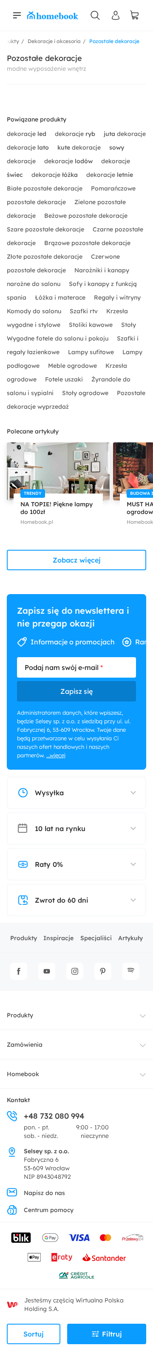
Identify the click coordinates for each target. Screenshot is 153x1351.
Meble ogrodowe (73, 366)
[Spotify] (130, 971)
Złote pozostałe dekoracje (45, 256)
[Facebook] (18, 971)
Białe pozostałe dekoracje (45, 188)
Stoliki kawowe (91, 325)
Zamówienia (24, 1044)
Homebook (23, 1074)
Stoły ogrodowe (86, 393)
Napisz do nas (44, 1193)
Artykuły (130, 938)
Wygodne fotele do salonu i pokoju (58, 338)
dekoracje (26, 134)
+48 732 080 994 (54, 1116)
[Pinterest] (102, 971)
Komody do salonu (35, 311)
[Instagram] (74, 971)
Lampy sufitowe (92, 352)
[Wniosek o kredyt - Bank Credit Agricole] (76, 1275)
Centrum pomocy (49, 1210)
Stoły (128, 325)
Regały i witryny (117, 297)
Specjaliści (96, 938)
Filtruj (112, 1334)
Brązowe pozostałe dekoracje (87, 243)
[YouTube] (46, 971)
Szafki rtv (84, 311)
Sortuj (33, 1334)
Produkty (23, 938)
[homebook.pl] (52, 15)
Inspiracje (58, 938)
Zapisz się (76, 691)
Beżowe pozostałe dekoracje (86, 215)
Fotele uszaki (65, 379)
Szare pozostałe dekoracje (46, 229)
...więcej (55, 755)
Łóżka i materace (61, 297)
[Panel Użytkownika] (115, 15)
